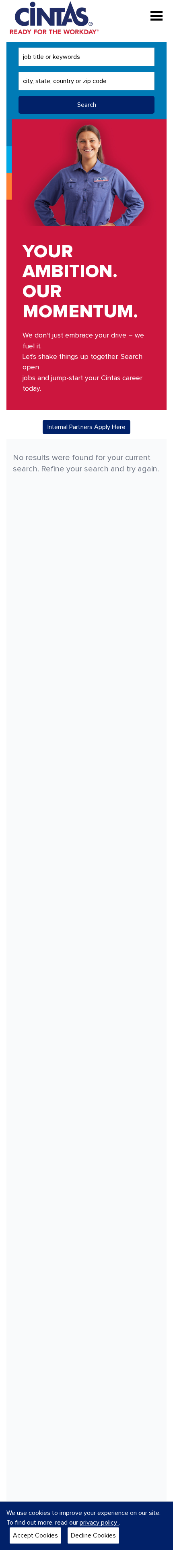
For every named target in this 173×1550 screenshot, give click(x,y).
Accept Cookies (35, 1535)
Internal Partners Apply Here (86, 427)
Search (86, 105)
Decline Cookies (93, 1535)
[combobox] (86, 57)
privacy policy (99, 1522)
